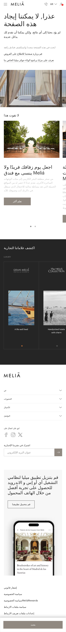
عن (5, 390)
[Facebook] (6, 435)
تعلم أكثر (17, 201)
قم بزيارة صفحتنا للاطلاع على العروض (23, 53)
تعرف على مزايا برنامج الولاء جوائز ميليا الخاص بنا (29, 60)
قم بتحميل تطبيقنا (21, 504)
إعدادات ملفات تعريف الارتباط (19, 613)
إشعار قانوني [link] (10, 587)
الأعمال (7, 407)
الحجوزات (8, 399)
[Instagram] (13, 435)
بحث (33, 624)
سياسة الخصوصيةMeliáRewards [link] (21, 600)
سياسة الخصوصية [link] (13, 594)
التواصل (7, 416)
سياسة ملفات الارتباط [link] (15, 606)
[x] (20, 435)
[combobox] (54, 4)
